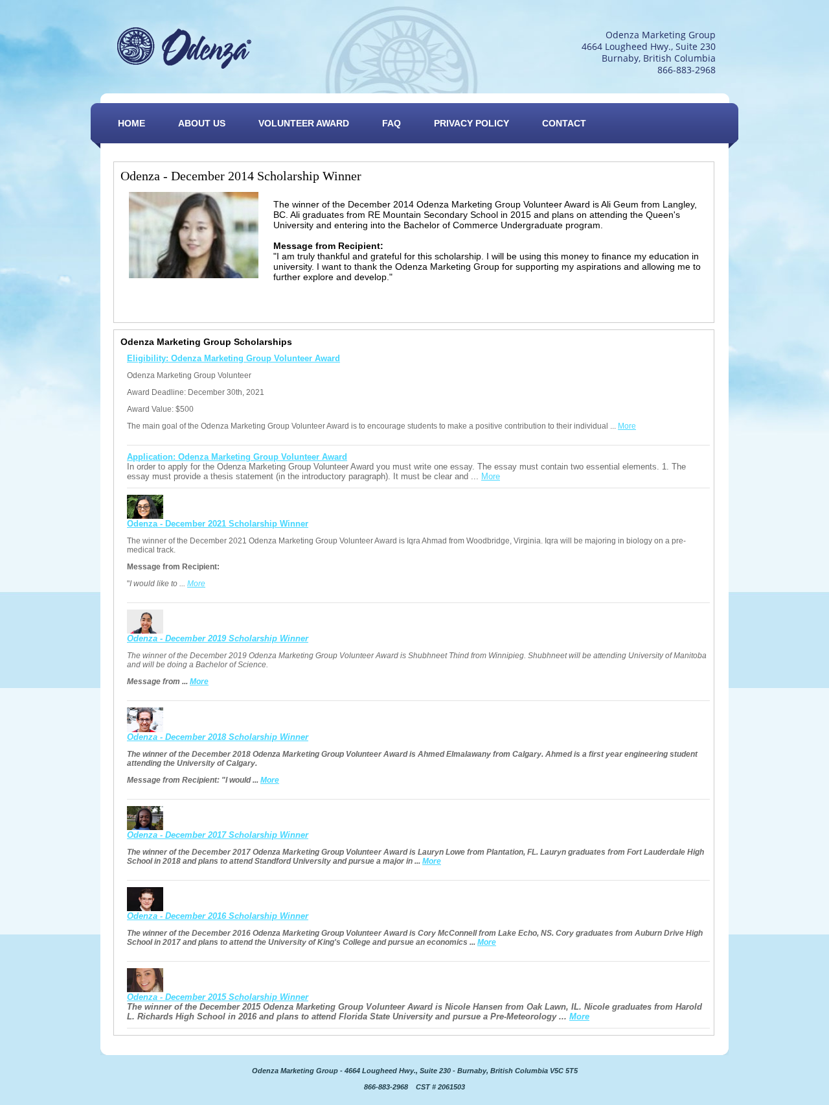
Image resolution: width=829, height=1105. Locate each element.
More (627, 426)
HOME (131, 123)
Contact (564, 123)
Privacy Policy (471, 123)
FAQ (391, 123)
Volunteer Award (303, 123)
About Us (201, 123)
